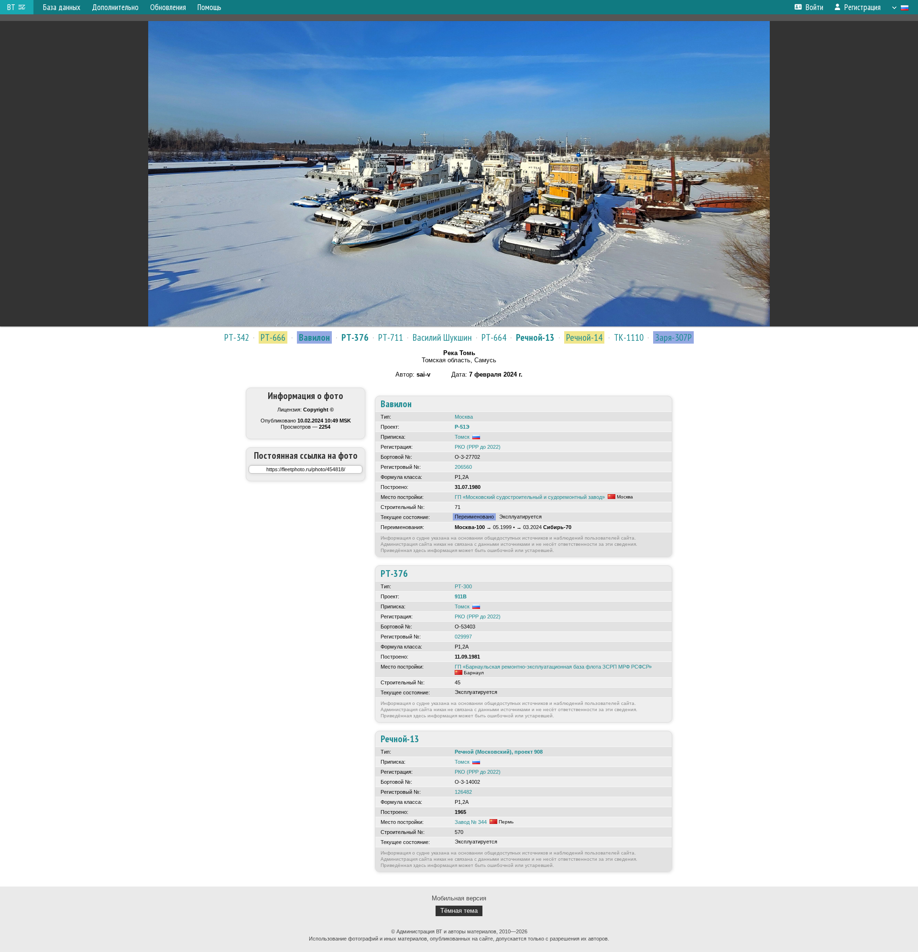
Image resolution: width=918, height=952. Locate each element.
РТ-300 (463, 586)
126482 (463, 792)
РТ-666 (273, 337)
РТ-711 (390, 337)
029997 (463, 636)
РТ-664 (493, 337)
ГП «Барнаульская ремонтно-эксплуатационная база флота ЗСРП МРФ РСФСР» (553, 667)
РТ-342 (236, 337)
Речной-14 (584, 337)
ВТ (11, 7)
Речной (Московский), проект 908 (499, 752)
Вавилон (314, 337)
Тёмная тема (459, 910)
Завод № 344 (471, 822)
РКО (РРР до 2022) (478, 447)
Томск (462, 437)
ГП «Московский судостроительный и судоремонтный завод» (530, 497)
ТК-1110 (629, 337)
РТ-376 (355, 337)
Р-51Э (462, 427)
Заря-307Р (673, 337)
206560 (463, 467)
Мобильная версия (459, 898)
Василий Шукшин (442, 337)
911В (461, 596)
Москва (464, 417)
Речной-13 (535, 337)
